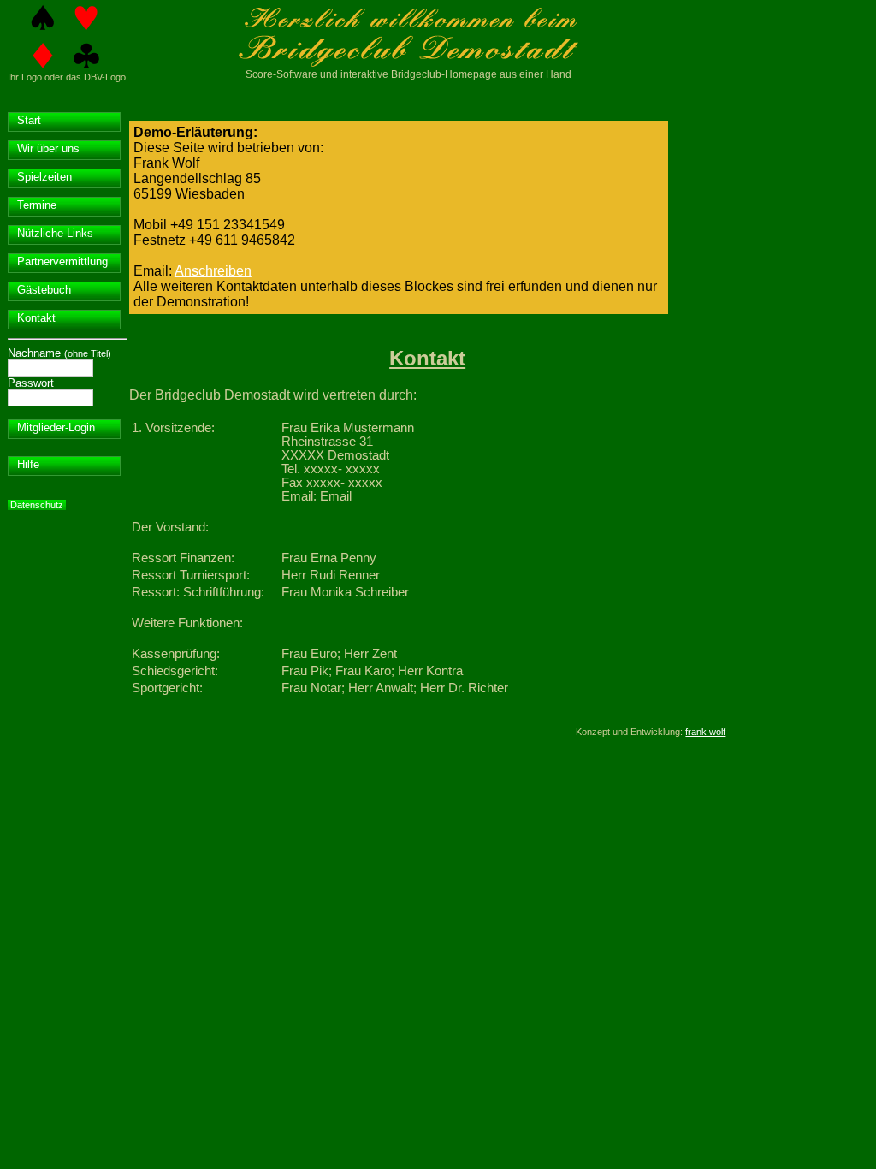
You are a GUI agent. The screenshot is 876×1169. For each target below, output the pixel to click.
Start (29, 120)
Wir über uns (48, 148)
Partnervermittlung (62, 261)
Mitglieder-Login (56, 427)
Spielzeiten (44, 176)
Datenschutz (37, 505)
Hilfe (28, 464)
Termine (36, 205)
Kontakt (36, 318)
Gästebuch (44, 289)
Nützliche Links (55, 233)
